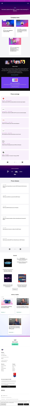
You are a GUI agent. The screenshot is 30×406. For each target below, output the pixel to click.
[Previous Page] (8, 162)
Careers (13, 368)
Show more (15, 289)
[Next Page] (21, 162)
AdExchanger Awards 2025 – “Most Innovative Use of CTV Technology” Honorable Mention (8, 286)
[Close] (29, 402)
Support (13, 369)
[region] (15, 403)
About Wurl (14, 365)
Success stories (3, 365)
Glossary (2, 370)
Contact (13, 370)
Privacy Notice (6, 384)
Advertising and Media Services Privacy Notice (12, 399)
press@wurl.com (15, 344)
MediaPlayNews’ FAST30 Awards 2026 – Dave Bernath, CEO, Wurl (22, 262)
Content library (3, 368)
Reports (2, 369)
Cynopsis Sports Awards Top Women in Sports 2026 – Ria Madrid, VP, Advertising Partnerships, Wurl (8, 270)
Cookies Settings (3, 404)
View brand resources (15, 86)
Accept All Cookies (20, 404)
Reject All (26, 404)
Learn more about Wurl (14, 74)
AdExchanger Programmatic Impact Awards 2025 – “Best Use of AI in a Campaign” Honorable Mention (22, 286)
